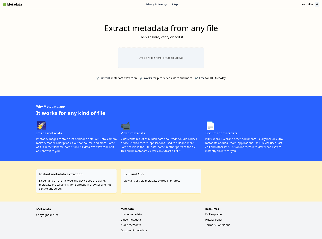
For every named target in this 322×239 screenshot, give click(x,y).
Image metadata (131, 214)
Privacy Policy (213, 219)
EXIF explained (214, 214)
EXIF (81, 147)
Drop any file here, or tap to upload (161, 58)
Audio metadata (131, 225)
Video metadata (131, 219)
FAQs (175, 4)
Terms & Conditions (217, 225)
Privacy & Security (156, 4)
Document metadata (134, 230)
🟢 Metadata (12, 4)
